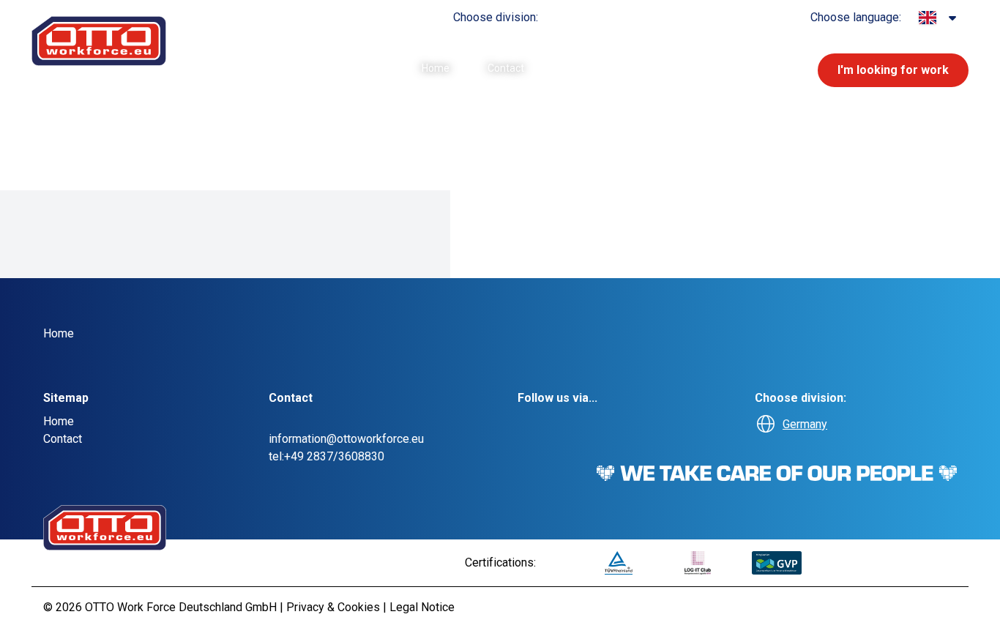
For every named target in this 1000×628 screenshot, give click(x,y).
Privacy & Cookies (334, 607)
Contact (506, 68)
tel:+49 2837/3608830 (326, 456)
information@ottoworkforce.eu (346, 439)
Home (435, 68)
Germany (805, 424)
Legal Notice (422, 607)
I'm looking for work (893, 70)
